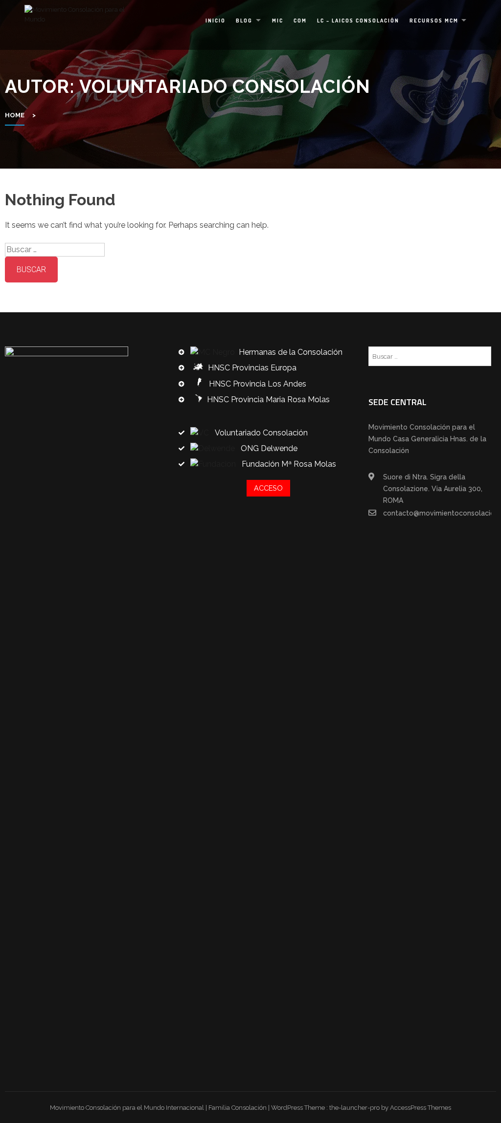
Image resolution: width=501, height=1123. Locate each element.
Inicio (215, 20)
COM (300, 20)
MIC (277, 20)
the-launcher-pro (354, 1107)
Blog (244, 20)
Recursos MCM (434, 20)
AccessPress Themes (420, 1107)
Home (14, 115)
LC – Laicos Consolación (358, 20)
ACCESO (268, 488)
